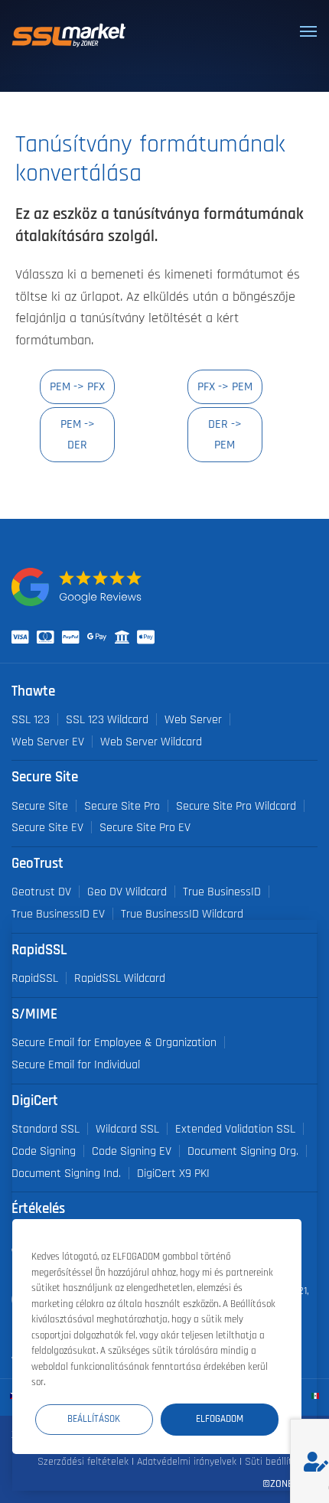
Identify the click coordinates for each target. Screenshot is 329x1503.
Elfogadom (219, 1419)
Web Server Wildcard (151, 741)
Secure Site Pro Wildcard (236, 806)
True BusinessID (222, 891)
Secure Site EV (47, 827)
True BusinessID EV (58, 914)
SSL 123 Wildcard (107, 719)
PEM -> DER (77, 434)
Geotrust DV (41, 891)
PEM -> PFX (77, 386)
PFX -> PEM (224, 386)
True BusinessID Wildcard (182, 914)
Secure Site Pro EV (145, 827)
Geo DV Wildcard (127, 891)
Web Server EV (47, 741)
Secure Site (39, 806)
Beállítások (93, 1419)
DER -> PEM (225, 434)
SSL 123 (30, 719)
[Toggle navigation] (308, 31)
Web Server (193, 719)
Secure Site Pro (122, 806)
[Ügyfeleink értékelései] (76, 587)
